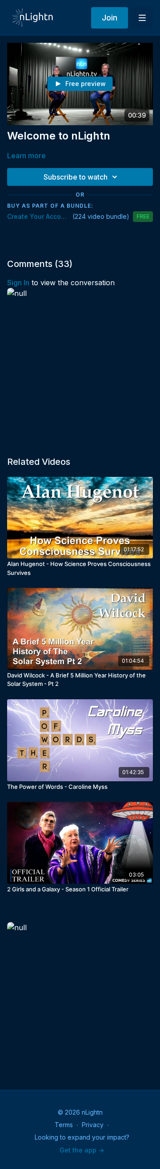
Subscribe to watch (76, 176)
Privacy (93, 1124)
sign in (18, 282)
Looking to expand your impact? (82, 1137)
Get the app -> (82, 1150)
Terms (64, 1124)
